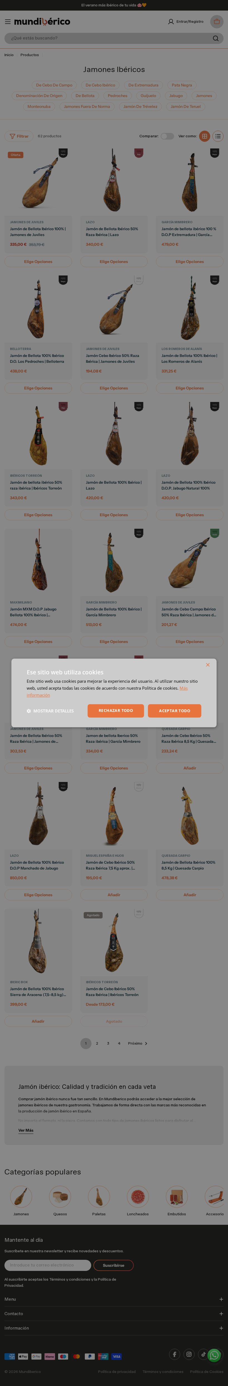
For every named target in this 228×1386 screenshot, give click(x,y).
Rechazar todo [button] (116, 710)
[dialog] (114, 693)
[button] (50, 710)
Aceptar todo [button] (174, 710)
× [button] (207, 665)
